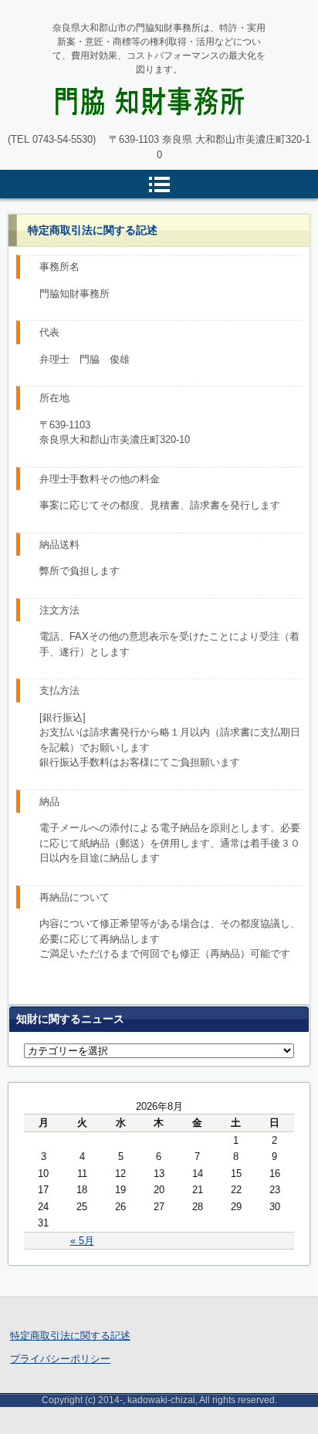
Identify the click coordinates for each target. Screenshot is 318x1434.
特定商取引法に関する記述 (70, 1335)
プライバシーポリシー (60, 1359)
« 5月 (82, 1240)
